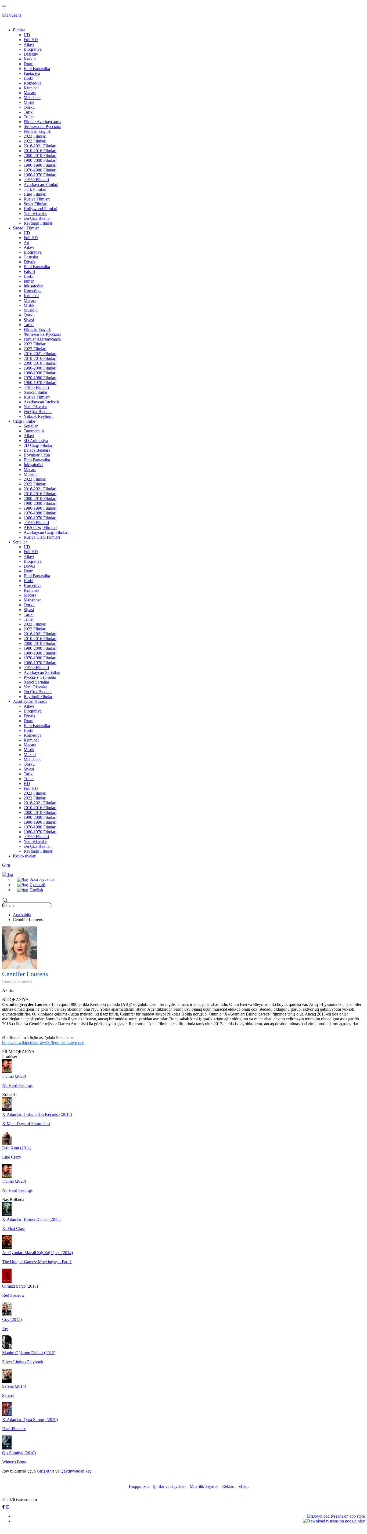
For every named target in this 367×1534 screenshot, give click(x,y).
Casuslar (31, 257)
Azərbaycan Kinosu (30, 701)
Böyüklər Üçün (37, 455)
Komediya (32, 83)
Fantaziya (32, 73)
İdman (29, 281)
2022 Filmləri (35, 141)
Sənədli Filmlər (26, 228)
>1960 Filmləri (36, 179)
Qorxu (29, 107)
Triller (29, 117)
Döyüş (29, 262)
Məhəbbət (32, 97)
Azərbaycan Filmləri (41, 184)
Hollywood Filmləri (40, 208)
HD (27, 34)
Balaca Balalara (37, 450)
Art (26, 242)
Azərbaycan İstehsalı (41, 402)
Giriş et (43, 1471)
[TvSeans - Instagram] (7, 1507)
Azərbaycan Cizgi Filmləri (46, 532)
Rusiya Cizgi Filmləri (42, 537)
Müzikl (30, 754)
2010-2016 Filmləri (40, 150)
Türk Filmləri (35, 189)
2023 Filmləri (35, 136)
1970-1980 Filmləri (40, 170)
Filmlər (19, 30)
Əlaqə (244, 1486)
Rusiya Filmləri (37, 199)
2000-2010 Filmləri (40, 155)
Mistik (29, 102)
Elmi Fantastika (37, 68)
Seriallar (31, 426)
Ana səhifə (22, 914)
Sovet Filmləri (36, 204)
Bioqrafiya (33, 49)
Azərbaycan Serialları (42, 672)
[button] (7, 874)
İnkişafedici (33, 286)
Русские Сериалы (40, 677)
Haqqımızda (139, 1486)
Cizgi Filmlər (24, 421)
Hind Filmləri (35, 194)
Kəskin (30, 59)
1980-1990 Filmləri (40, 165)
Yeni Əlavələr (35, 213)
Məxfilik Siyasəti (204, 1486)
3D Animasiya (36, 440)
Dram (28, 63)
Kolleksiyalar (24, 856)
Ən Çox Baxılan (38, 218)
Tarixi (29, 112)
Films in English (37, 131)
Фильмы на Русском (42, 126)
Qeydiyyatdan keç (75, 1471)
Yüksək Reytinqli (38, 416)
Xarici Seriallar (36, 682)
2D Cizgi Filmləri (38, 445)
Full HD (31, 39)
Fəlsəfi (29, 271)
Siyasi (29, 319)
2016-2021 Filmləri (40, 146)
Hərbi (28, 78)
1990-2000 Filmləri (40, 160)
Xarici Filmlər (35, 392)
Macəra (30, 92)
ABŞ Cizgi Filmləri (40, 527)
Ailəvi (29, 44)
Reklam (228, 1486)
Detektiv (31, 54)
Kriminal (31, 88)
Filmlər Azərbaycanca (42, 121)
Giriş (6, 865)
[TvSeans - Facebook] (4, 1507)
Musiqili (31, 310)
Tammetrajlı (34, 431)
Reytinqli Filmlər (38, 223)
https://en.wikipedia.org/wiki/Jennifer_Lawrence (43, 1042)
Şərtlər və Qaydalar (169, 1486)
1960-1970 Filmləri (40, 175)
